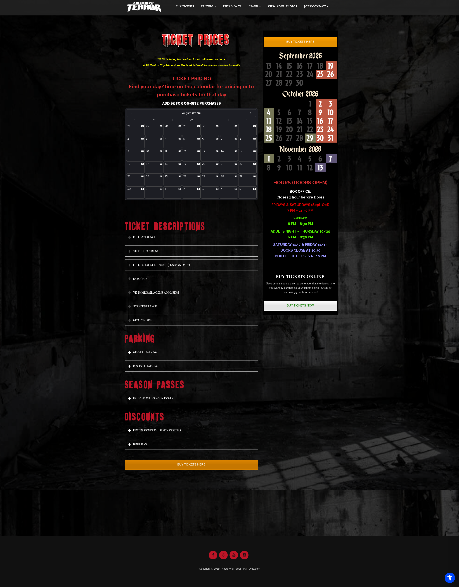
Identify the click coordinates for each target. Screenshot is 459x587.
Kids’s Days (232, 6)
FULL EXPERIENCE (144, 237)
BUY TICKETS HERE (191, 464)
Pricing (207, 6)
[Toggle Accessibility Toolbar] (449, 577)
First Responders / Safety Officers (157, 430)
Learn (254, 6)
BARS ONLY (140, 278)
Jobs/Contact (315, 6)
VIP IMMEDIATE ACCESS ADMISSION (156, 292)
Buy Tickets (185, 6)
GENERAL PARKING (145, 352)
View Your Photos (282, 6)
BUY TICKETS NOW (300, 305)
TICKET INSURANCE (145, 306)
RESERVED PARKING (145, 366)
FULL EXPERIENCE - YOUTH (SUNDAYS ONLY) (161, 265)
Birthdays (140, 444)
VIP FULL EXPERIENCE (146, 251)
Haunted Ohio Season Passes (153, 398)
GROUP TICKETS (142, 320)
